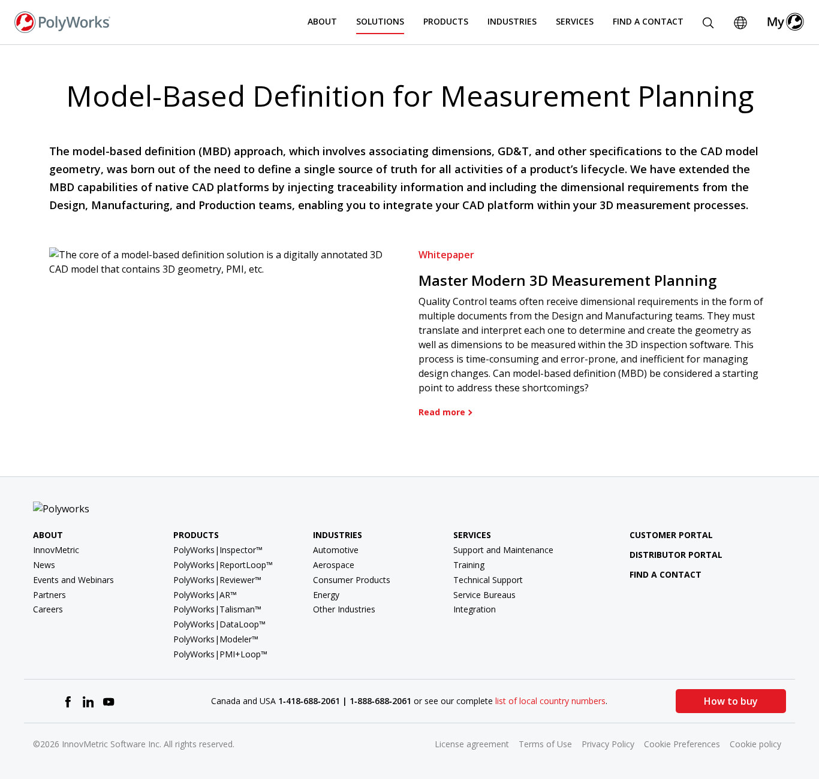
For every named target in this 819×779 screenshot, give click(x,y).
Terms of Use (545, 744)
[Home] (62, 21)
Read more (441, 412)
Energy (326, 594)
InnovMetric (56, 549)
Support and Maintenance (503, 549)
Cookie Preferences (682, 744)
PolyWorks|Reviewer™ (217, 579)
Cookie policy (755, 744)
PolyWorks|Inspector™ (218, 549)
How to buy (731, 701)
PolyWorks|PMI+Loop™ (220, 654)
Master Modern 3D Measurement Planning (567, 280)
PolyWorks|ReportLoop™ (223, 564)
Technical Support (488, 579)
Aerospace (333, 564)
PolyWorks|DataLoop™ (219, 624)
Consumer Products (351, 579)
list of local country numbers (550, 700)
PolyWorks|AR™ (205, 594)
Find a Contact (648, 21)
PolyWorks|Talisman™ (217, 609)
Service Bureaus (484, 594)
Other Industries (344, 609)
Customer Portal (671, 535)
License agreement (472, 744)
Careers (48, 609)
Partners (49, 594)
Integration (474, 609)
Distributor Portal (676, 554)
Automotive (336, 549)
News (44, 564)
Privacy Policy (608, 744)
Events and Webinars (73, 579)
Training (468, 564)
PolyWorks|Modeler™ (215, 639)
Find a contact (665, 574)
